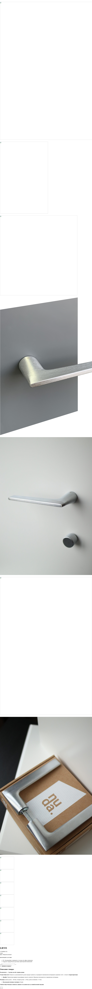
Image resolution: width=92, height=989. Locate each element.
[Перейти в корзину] (0, 986)
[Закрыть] (1, 1)
